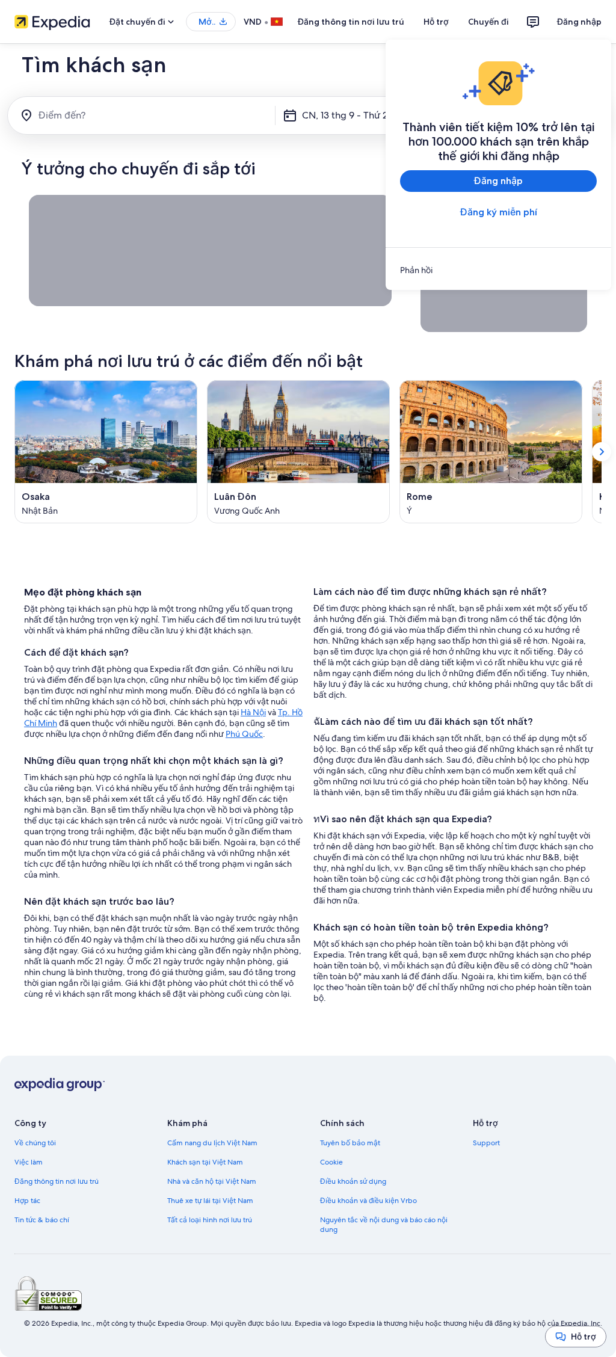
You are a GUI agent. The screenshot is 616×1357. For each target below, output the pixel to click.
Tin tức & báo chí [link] (41, 1220)
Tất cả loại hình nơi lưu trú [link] (209, 1220)
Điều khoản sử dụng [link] (353, 1181)
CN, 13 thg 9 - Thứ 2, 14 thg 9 (364, 115)
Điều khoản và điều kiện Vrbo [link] (368, 1200)
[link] (498, 270)
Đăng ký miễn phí (498, 212)
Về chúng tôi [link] (35, 1143)
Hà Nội (253, 712)
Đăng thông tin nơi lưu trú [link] (56, 1181)
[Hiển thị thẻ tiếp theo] (601, 451)
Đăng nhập (579, 21)
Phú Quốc (244, 733)
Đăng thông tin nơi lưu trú (351, 21)
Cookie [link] (331, 1162)
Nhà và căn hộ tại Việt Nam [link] (211, 1181)
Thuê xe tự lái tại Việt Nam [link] (210, 1200)
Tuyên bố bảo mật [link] (350, 1143)
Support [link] (486, 1143)
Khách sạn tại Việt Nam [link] (205, 1162)
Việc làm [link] (28, 1162)
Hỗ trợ (436, 21)
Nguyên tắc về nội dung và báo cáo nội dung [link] (384, 1224)
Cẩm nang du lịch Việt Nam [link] (212, 1143)
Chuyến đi (488, 21)
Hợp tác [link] (27, 1200)
